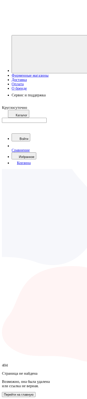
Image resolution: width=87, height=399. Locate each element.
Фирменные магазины (30, 75)
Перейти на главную (19, 394)
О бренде (19, 88)
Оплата (18, 84)
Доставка (19, 80)
